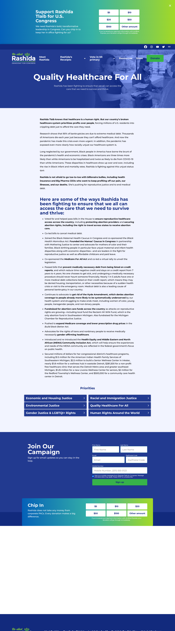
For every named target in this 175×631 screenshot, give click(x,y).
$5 (109, 12)
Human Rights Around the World (115, 413)
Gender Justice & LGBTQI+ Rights (51, 413)
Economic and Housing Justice (49, 398)
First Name (96, 445)
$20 (109, 19)
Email (94, 455)
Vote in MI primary (96, 58)
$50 (130, 19)
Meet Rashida (44, 58)
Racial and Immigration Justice (113, 398)
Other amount (130, 26)
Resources (125, 58)
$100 (108, 26)
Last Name (124, 445)
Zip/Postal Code (131, 455)
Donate (155, 58)
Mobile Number (97, 466)
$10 (129, 12)
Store (139, 58)
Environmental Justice (42, 405)
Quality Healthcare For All (109, 405)
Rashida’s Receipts (66, 58)
